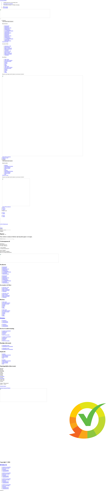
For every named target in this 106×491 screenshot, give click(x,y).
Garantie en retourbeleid (6, 330)
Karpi (5, 64)
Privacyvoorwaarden (5, 334)
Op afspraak (2, 376)
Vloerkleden (4, 291)
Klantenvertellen (7, 168)
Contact (3, 213)
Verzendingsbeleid (5, 470)
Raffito (5, 65)
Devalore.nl (4, 320)
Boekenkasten (6, 25)
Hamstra (5, 62)
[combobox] (5, 230)
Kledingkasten (6, 28)
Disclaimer (4, 469)
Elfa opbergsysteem (7, 61)
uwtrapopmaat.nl (5, 322)
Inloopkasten (6, 26)
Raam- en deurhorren (8, 48)
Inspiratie (6, 165)
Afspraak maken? (3, 386)
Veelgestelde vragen (5, 345)
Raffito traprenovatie (5, 290)
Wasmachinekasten (7, 32)
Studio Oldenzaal (7, 167)
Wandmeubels (6, 31)
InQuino (5, 63)
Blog (5, 169)
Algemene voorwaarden (6, 467)
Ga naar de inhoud (3, 0)
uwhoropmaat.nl (5, 321)
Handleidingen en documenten (7, 346)
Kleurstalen (4, 332)
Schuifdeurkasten (7, 29)
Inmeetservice (4, 331)
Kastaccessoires (7, 47)
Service (3, 212)
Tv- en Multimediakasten (8, 30)
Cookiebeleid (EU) (5, 471)
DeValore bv (3, 464)
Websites (2, 318)
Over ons (3, 333)
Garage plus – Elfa (7, 46)
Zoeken (1, 238)
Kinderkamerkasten (7, 27)
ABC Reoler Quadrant (8, 60)
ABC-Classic (6, 59)
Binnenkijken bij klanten (8, 166)
